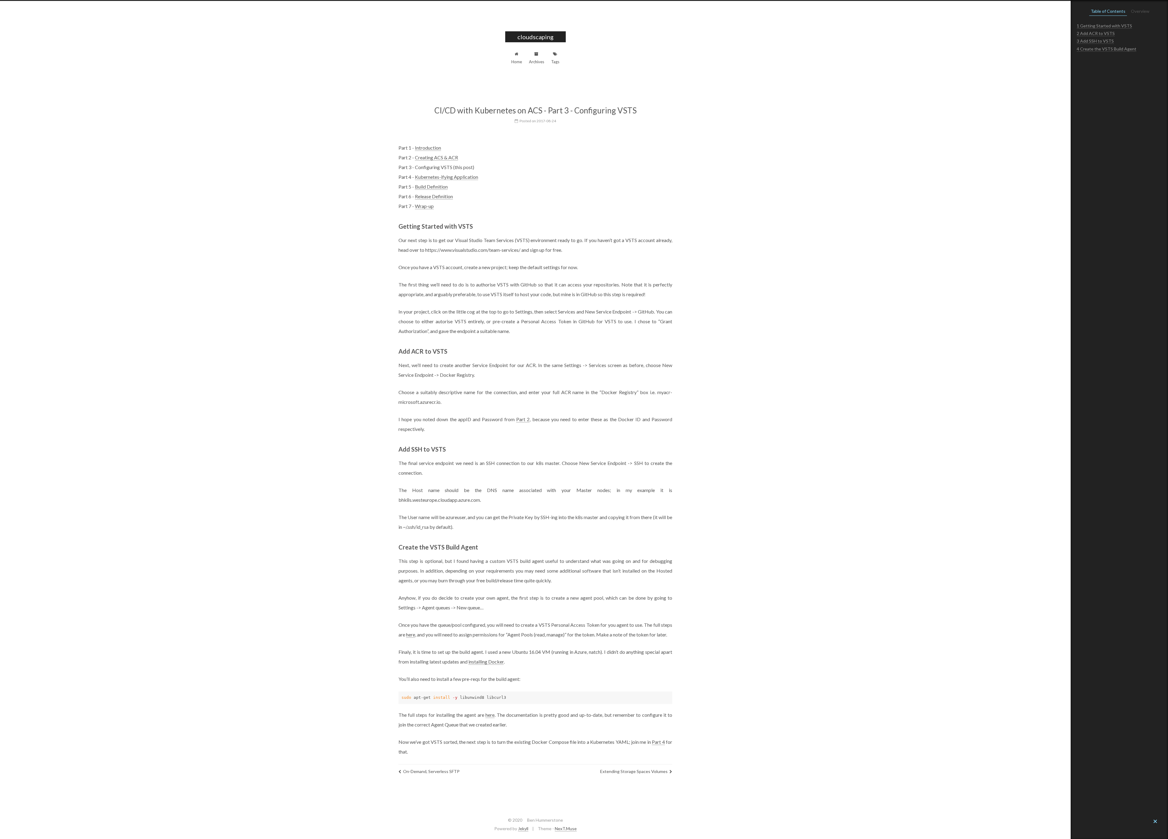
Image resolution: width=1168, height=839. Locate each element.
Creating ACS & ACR (436, 157)
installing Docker (486, 661)
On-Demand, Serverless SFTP (431, 771)
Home (516, 61)
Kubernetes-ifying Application (446, 177)
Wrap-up (424, 206)
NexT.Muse (566, 828)
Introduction (428, 148)
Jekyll (523, 828)
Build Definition (431, 186)
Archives (536, 61)
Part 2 (523, 419)
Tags (555, 61)
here (410, 634)
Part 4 (658, 742)
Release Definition (434, 196)
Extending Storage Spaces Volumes (634, 771)
